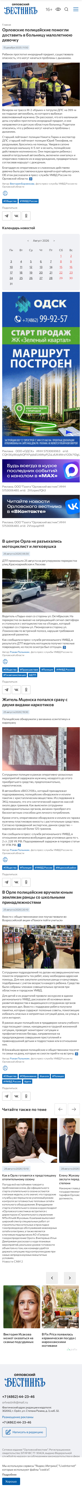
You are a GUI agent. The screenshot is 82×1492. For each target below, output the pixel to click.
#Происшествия (29, 669)
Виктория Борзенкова (22, 183)
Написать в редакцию (28, 1432)
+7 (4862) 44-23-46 (18, 1396)
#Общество (10, 201)
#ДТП (32, 674)
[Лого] (20, 9)
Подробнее (9, 1474)
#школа (44, 1076)
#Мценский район (66, 867)
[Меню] (76, 9)
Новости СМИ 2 (12, 1261)
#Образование (28, 1076)
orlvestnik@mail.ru (15, 1402)
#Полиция (47, 669)
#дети (27, 1081)
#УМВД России (28, 201)
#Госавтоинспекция (14, 674)
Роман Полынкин (19, 651)
